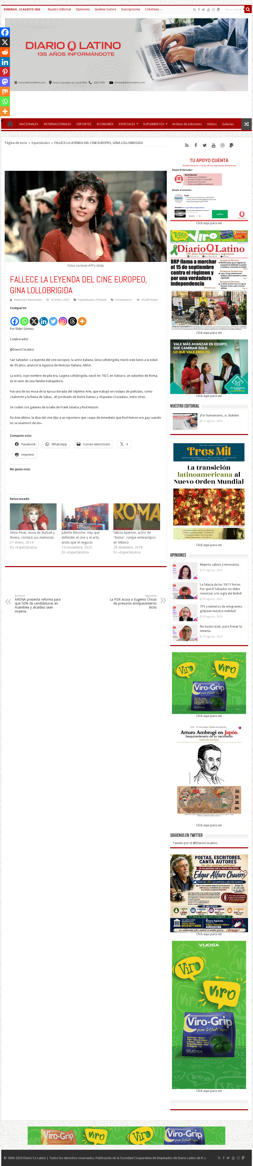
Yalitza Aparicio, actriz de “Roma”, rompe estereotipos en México (134, 537)
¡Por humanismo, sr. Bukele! (219, 415)
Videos (212, 124)
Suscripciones (130, 9)
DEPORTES (84, 124)
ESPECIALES (127, 124)
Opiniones (83, 9)
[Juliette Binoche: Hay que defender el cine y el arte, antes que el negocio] (85, 516)
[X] (34, 319)
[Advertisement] (126, 102)
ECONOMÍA (105, 124)
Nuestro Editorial (59, 9)
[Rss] (194, 10)
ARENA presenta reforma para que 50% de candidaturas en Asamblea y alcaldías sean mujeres (38, 603)
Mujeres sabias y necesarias (219, 564)
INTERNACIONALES (57, 124)
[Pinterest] (5, 72)
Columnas (152, 9)
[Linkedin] (43, 319)
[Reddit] (5, 52)
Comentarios (123, 299)
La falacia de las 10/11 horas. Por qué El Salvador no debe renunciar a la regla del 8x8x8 (221, 589)
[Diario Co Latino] (126, 54)
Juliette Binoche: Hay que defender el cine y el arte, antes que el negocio (81, 537)
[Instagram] (63, 319)
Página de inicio (16, 143)
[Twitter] (203, 10)
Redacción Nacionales (28, 299)
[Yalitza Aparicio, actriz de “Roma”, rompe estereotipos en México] (136, 516)
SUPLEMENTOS (153, 124)
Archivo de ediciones (187, 124)
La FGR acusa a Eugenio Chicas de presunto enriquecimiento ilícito (133, 601)
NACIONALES (29, 124)
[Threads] (72, 319)
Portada (101, 299)
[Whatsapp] (24, 319)
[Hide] (2, 121)
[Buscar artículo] (248, 9)
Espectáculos (41, 143)
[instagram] (213, 10)
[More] (82, 319)
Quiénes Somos (105, 9)
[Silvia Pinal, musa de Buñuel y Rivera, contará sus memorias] (33, 516)
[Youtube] (209, 10)
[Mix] (5, 92)
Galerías (228, 124)
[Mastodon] (5, 82)
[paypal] (218, 10)
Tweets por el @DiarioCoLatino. (195, 843)
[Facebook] (198, 10)
